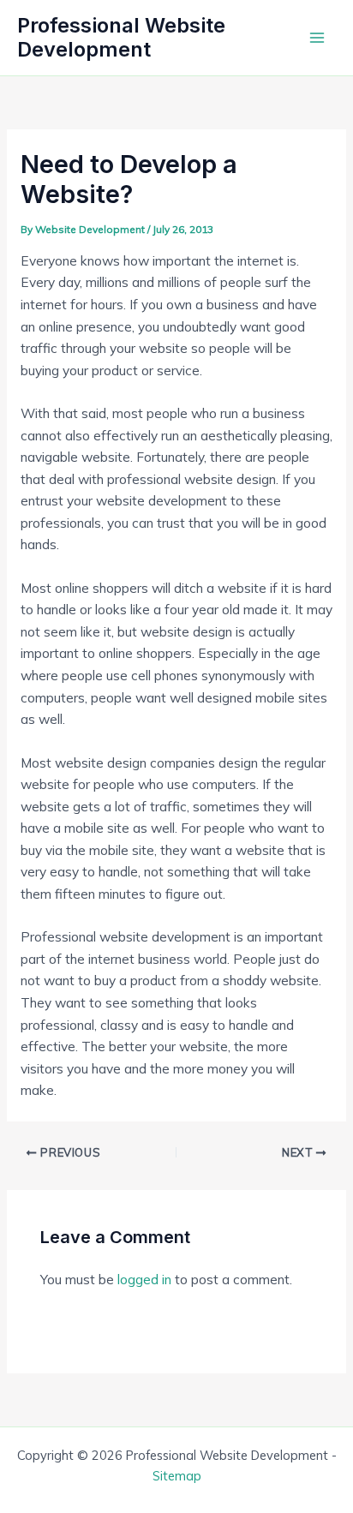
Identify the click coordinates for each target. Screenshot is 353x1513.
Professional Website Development (121, 37)
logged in (144, 1279)
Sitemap (177, 1476)
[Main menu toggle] (317, 37)
